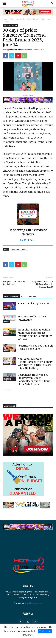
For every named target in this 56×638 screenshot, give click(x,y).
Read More (28, 635)
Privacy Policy (42, 594)
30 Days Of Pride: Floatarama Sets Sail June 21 (14, 283)
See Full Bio (26, 240)
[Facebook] (5, 55)
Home (5, 19)
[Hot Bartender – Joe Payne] (9, 306)
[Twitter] (11, 55)
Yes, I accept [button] (45, 631)
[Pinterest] (18, 55)
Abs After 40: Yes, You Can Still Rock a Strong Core (35, 347)
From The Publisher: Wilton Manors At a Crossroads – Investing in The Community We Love (35, 334)
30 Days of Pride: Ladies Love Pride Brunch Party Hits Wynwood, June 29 (41, 284)
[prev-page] (4, 391)
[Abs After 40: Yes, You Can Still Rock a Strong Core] (9, 348)
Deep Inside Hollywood (7, 379)
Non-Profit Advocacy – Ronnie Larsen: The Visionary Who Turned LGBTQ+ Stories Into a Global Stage (35, 363)
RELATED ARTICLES (11, 296)
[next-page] (8, 391)
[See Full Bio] (35, 240)
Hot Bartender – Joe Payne (33, 303)
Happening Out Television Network (24, 19)
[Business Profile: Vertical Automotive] (9, 319)
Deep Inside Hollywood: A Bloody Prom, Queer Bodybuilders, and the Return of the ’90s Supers (35, 379)
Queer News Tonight (10, 25)
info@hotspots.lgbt (33, 603)
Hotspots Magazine (28, 597)
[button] (4, 3)
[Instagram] (28, 621)
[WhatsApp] (24, 55)
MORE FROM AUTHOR (28, 296)
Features (6, 308)
